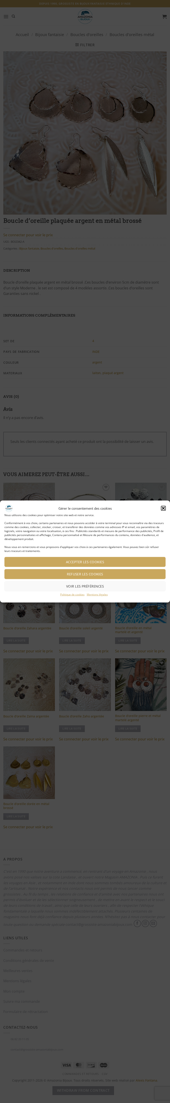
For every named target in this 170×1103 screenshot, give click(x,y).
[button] (163, 508)
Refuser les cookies (85, 574)
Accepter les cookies (85, 562)
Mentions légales (97, 594)
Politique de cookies (72, 594)
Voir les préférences (85, 586)
